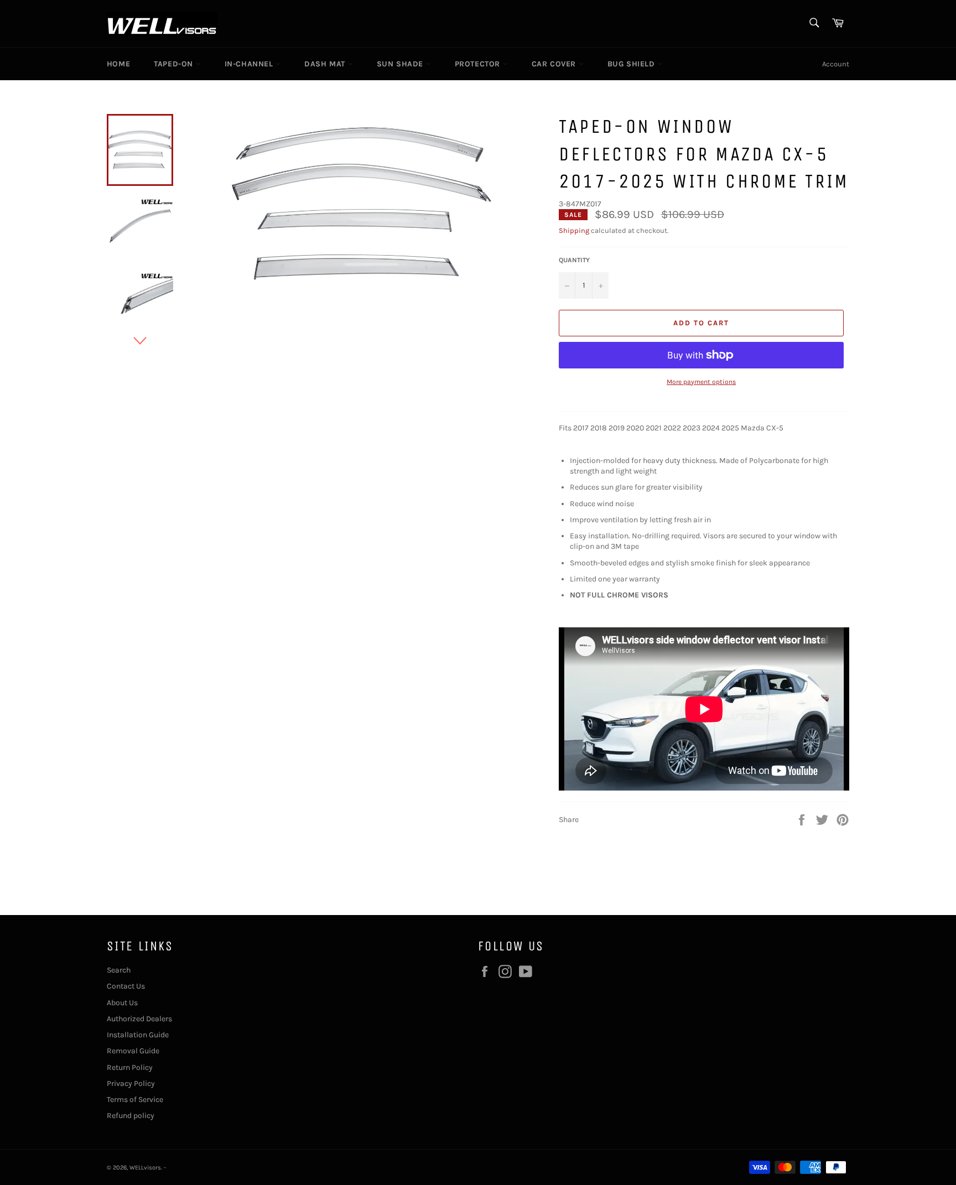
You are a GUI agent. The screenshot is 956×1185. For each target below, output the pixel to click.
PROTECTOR (479, 64)
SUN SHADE (401, 64)
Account (835, 64)
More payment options (701, 382)
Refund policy (130, 1115)
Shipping (574, 230)
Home (118, 64)
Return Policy (130, 1067)
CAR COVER (555, 64)
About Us (122, 1002)
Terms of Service (135, 1099)
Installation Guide (138, 1035)
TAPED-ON (174, 64)
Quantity (574, 260)
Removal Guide (133, 1051)
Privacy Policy (131, 1083)
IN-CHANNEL (250, 64)
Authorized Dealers (139, 1018)
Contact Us (126, 986)
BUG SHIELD (632, 64)
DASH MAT (325, 64)
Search (119, 970)
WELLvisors (145, 1167)
